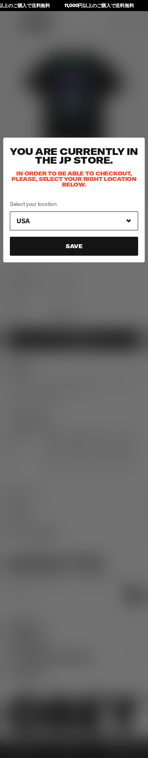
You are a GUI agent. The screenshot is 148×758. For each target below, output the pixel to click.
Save (74, 246)
